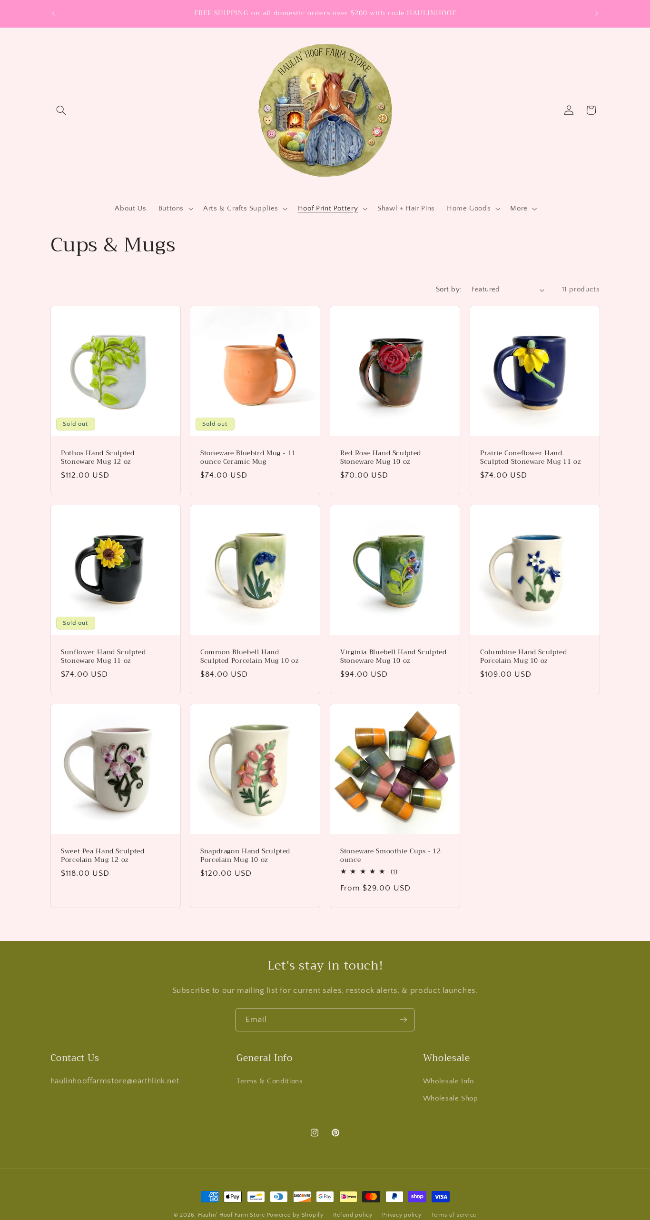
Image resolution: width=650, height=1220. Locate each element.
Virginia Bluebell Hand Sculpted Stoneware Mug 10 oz (393, 656)
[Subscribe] (403, 1019)
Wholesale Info (448, 1081)
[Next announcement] (596, 13)
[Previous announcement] (53, 13)
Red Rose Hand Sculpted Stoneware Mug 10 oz (380, 457)
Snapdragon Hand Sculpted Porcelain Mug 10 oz (245, 855)
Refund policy (353, 1215)
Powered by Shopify (295, 1215)
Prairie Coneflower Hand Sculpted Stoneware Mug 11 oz (530, 457)
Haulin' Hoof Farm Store (231, 1215)
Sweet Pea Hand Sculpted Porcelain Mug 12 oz (103, 855)
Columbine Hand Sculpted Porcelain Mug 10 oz (523, 656)
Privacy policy (401, 1215)
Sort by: (449, 289)
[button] (61, 110)
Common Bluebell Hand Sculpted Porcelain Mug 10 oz (249, 656)
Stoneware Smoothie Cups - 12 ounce (390, 855)
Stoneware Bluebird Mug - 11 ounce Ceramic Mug (248, 457)
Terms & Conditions (269, 1081)
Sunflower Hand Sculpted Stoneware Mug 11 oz (103, 656)
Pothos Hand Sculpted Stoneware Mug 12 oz (98, 457)
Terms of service (453, 1215)
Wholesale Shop (450, 1098)
